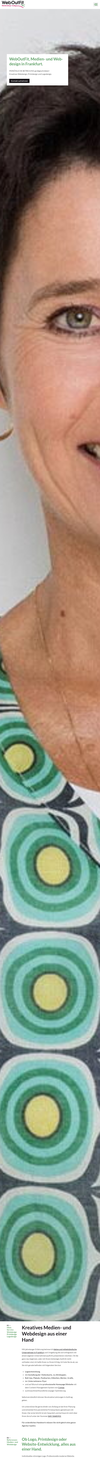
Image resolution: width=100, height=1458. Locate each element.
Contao (61, 1387)
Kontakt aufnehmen (19, 81)
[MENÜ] (95, 4)
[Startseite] (13, 4)
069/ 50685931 (54, 1416)
